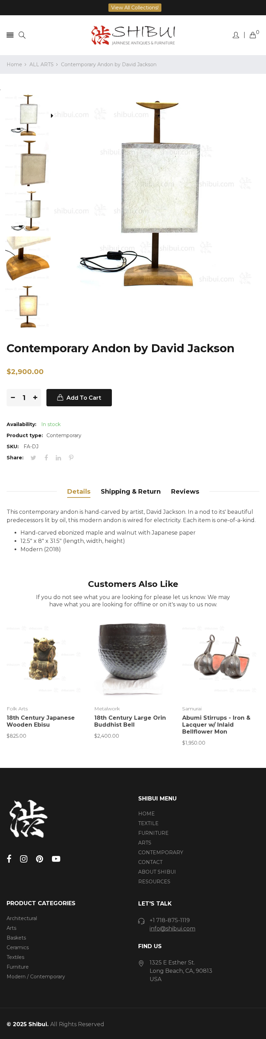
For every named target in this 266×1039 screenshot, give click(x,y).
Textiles (15, 957)
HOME (146, 814)
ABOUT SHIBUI (157, 872)
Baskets (16, 938)
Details (78, 491)
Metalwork (107, 708)
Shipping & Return (131, 491)
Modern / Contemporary (36, 976)
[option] (30, 116)
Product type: (25, 435)
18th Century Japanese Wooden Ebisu (41, 721)
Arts (11, 928)
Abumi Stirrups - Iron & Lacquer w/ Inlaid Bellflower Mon (216, 725)
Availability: (21, 424)
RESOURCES (154, 881)
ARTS (144, 843)
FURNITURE (153, 833)
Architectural (22, 918)
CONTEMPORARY (160, 852)
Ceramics (18, 947)
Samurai (192, 708)
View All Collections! (135, 8)
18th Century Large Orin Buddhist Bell (130, 721)
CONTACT (150, 862)
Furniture (18, 967)
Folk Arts (17, 708)
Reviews (185, 491)
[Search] (22, 35)
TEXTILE (148, 823)
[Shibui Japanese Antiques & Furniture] (133, 35)
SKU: (13, 446)
